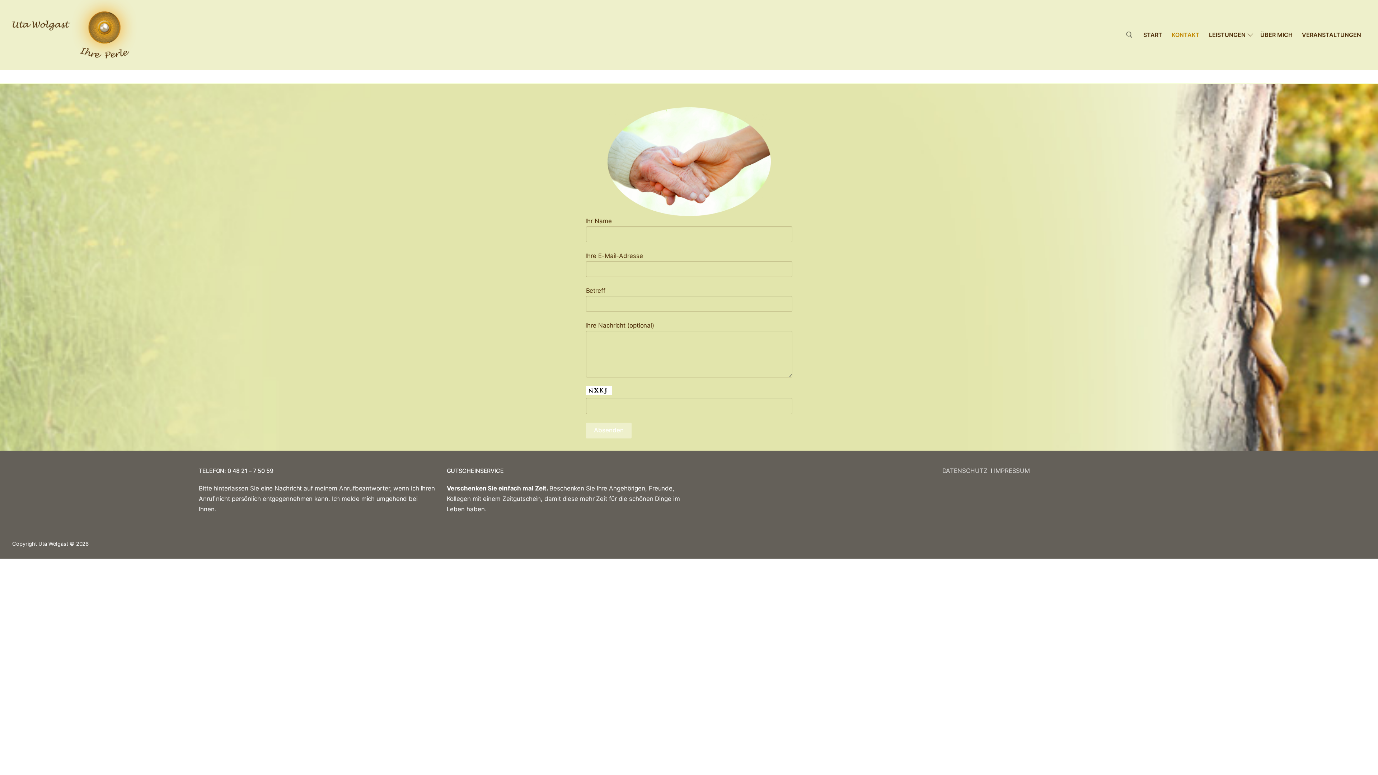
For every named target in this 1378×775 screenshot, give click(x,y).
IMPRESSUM (1012, 470)
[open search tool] (1129, 35)
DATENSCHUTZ (966, 470)
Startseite (27, 76)
